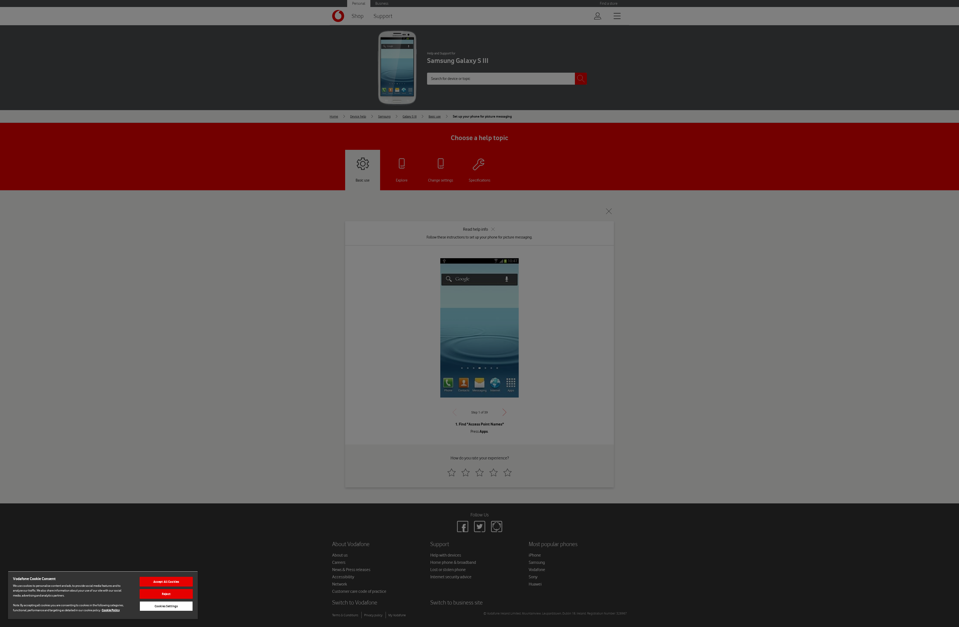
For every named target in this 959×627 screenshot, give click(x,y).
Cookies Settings (166, 606)
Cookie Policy (111, 610)
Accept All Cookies (166, 582)
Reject (166, 594)
